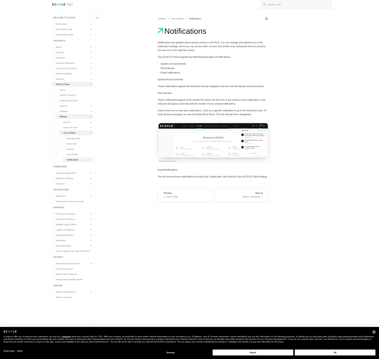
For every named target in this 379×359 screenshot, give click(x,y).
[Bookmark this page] (266, 18)
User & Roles (177, 18)
